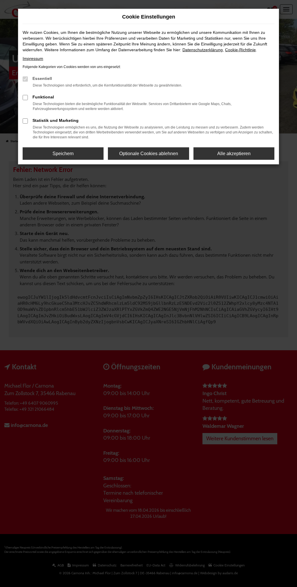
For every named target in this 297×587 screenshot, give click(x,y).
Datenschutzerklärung (202, 49)
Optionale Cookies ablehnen (148, 153)
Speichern (63, 153)
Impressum (33, 58)
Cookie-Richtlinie (240, 49)
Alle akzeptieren (234, 153)
